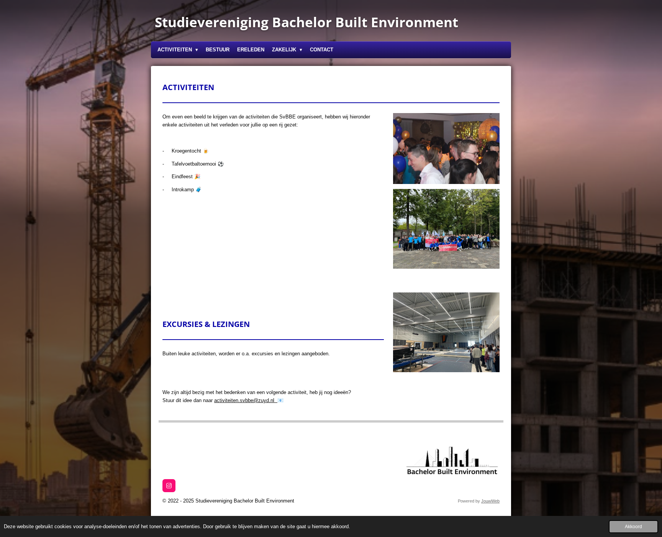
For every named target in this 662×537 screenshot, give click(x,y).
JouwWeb (490, 501)
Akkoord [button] (633, 526)
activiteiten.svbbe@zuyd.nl (245, 400)
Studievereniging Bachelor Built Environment (306, 22)
